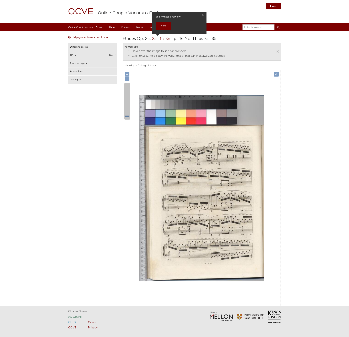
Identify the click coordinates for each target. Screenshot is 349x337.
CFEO (72, 322)
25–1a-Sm (162, 38)
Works (139, 27)
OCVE (81, 12)
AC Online (75, 316)
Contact (93, 322)
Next (112, 55)
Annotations (76, 71)
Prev (73, 55)
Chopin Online (77, 311)
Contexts (126, 27)
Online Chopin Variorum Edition (130, 13)
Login (274, 6)
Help (151, 27)
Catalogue (75, 79)
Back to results (80, 46)
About (112, 27)
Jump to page (78, 63)
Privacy (93, 327)
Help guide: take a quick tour (90, 37)
